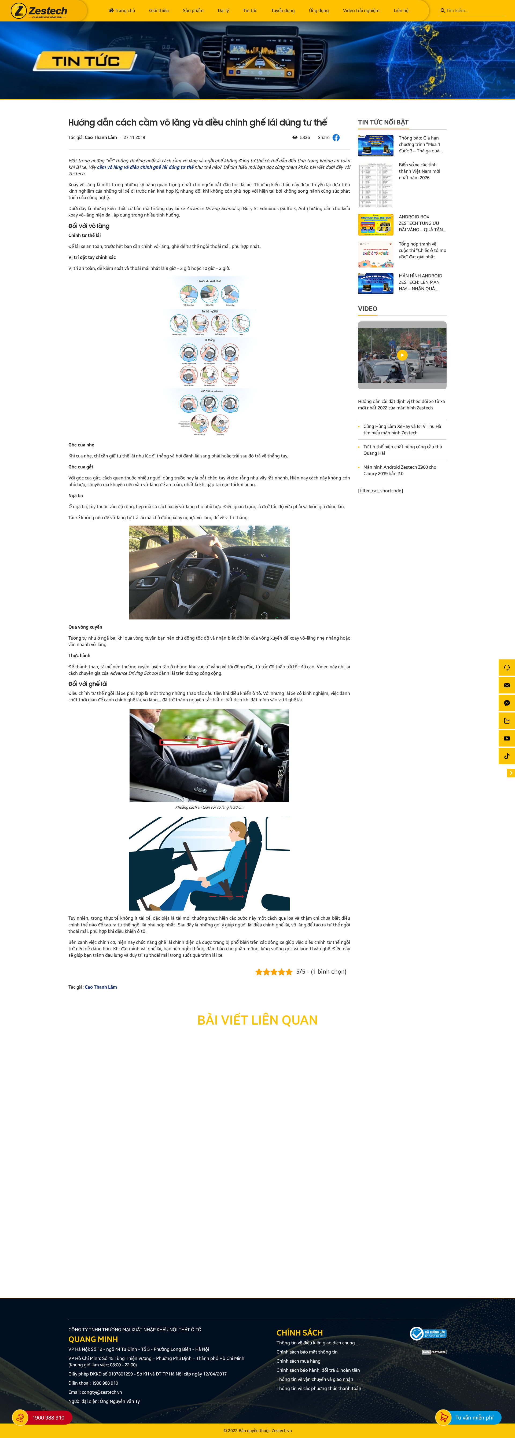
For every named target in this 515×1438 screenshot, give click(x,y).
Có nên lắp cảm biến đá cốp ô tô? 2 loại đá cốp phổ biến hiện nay (385, 1120)
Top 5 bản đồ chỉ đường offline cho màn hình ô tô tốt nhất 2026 (127, 1120)
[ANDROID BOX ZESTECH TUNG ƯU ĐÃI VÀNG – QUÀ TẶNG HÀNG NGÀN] (375, 224)
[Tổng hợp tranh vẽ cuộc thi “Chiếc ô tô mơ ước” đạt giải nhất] (375, 254)
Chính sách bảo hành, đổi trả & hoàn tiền (318, 1370)
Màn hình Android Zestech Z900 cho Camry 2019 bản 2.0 (399, 470)
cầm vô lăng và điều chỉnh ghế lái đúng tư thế (145, 167)
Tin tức (250, 10)
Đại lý (223, 10)
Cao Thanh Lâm (101, 137)
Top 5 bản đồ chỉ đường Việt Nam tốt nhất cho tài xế (384, 1245)
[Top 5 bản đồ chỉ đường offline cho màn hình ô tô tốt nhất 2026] (129, 1070)
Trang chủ (124, 10)
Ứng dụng (319, 10)
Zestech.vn (282, 1430)
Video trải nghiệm (361, 10)
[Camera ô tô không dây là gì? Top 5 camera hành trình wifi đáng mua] (257, 1070)
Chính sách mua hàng (299, 1361)
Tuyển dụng (283, 10)
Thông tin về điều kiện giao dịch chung (316, 1343)
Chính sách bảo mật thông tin (307, 1352)
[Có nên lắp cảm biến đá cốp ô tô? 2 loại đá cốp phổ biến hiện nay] (386, 1070)
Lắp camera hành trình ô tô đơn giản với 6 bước (128, 1242)
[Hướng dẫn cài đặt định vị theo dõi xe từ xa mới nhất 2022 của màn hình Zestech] (402, 355)
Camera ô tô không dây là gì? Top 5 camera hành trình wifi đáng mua (252, 1120)
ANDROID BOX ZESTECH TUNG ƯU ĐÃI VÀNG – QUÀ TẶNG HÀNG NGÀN (422, 223)
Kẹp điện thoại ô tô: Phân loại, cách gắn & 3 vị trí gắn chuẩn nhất (255, 1245)
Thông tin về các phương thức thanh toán (319, 1388)
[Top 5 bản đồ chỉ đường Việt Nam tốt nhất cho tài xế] (386, 1195)
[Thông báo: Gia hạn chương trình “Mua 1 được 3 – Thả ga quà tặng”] (375, 145)
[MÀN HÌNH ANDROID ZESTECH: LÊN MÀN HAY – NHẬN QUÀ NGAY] (375, 283)
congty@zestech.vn (102, 1392)
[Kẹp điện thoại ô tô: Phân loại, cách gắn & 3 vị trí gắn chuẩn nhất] (257, 1195)
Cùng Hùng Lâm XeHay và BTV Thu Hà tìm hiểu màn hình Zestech (402, 430)
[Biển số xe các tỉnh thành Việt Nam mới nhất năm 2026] (375, 185)
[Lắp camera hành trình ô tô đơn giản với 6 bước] (129, 1195)
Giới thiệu (159, 10)
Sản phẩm (193, 10)
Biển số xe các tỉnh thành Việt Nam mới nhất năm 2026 (419, 171)
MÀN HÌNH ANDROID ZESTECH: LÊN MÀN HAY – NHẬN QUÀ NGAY (420, 282)
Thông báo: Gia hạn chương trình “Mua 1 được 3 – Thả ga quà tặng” (419, 144)
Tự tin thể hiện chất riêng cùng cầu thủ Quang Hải (402, 450)
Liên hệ (401, 10)
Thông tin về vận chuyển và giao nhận (315, 1379)
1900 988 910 (105, 1383)
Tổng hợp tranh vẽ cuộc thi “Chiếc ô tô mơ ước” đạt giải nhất (422, 250)
